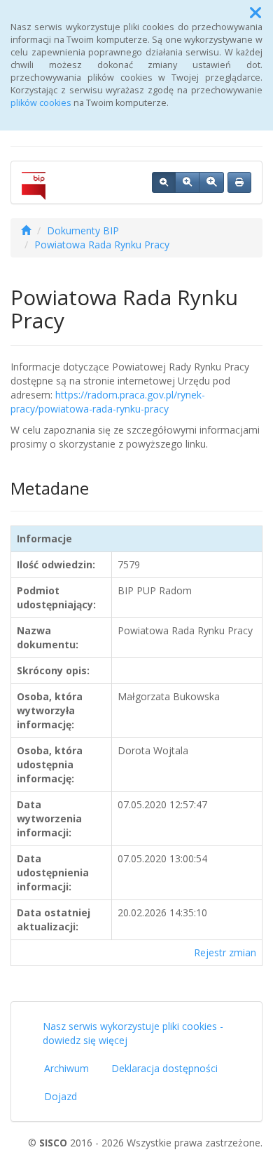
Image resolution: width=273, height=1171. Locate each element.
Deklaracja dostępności (164, 1068)
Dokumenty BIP (83, 230)
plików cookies (40, 103)
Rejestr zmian (225, 952)
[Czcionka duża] (211, 182)
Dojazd (60, 1096)
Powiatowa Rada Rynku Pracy (101, 244)
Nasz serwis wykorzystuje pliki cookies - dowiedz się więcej (133, 1033)
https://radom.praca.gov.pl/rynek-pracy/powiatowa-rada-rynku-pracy (107, 401)
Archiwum (66, 1068)
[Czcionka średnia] (187, 182)
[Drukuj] (239, 182)
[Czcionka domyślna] (164, 182)
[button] (255, 13)
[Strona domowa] (26, 230)
